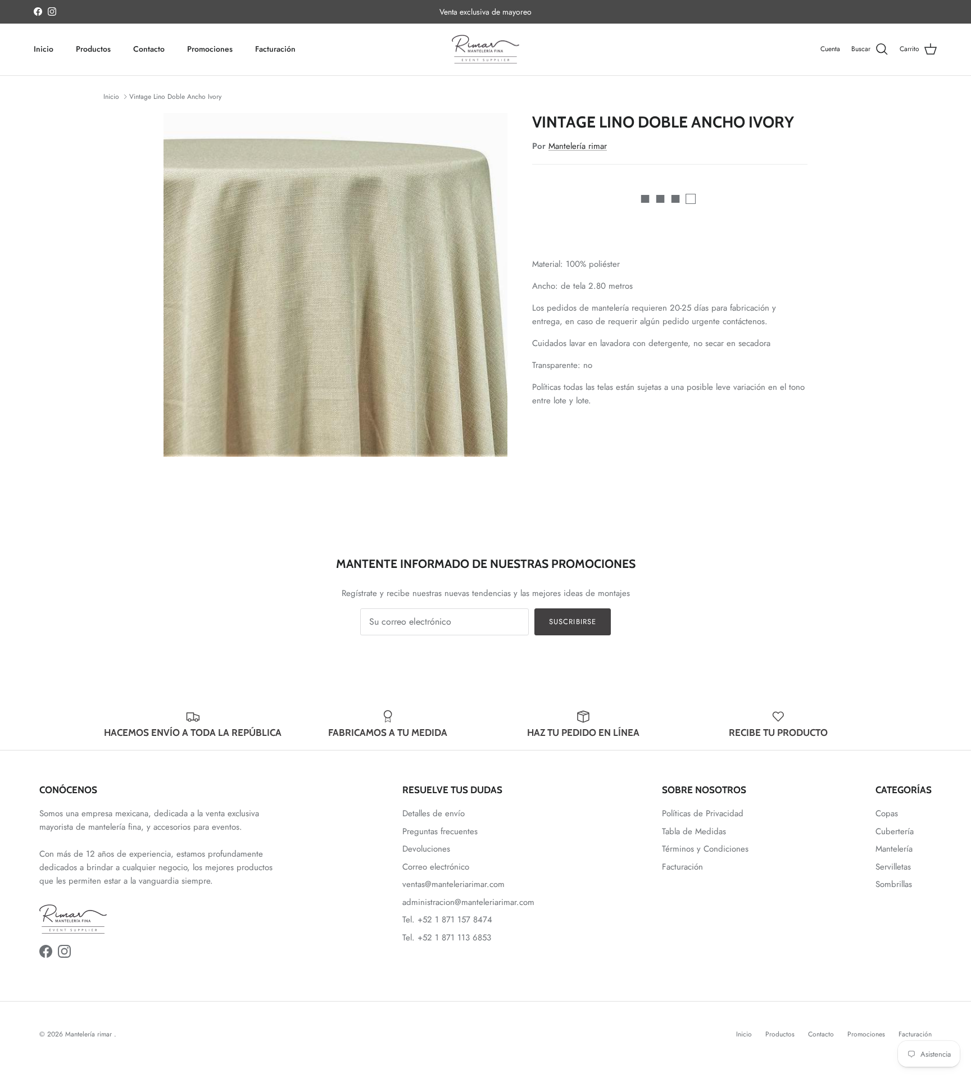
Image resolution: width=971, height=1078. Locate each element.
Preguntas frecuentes (440, 831)
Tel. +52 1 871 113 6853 (446, 937)
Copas (886, 813)
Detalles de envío (433, 813)
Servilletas (893, 867)
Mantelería (894, 849)
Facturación (275, 48)
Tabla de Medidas (694, 831)
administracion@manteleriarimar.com (468, 902)
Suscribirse (572, 621)
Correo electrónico (435, 867)
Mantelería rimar (577, 146)
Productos (93, 48)
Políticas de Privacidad (702, 813)
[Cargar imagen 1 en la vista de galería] (335, 285)
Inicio (43, 48)
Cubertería (894, 831)
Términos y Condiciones (705, 849)
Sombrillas (893, 884)
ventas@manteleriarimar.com (453, 884)
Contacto (149, 48)
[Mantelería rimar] (485, 49)
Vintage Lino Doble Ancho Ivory (175, 97)
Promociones (210, 48)
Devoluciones (426, 849)
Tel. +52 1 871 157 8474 (447, 919)
